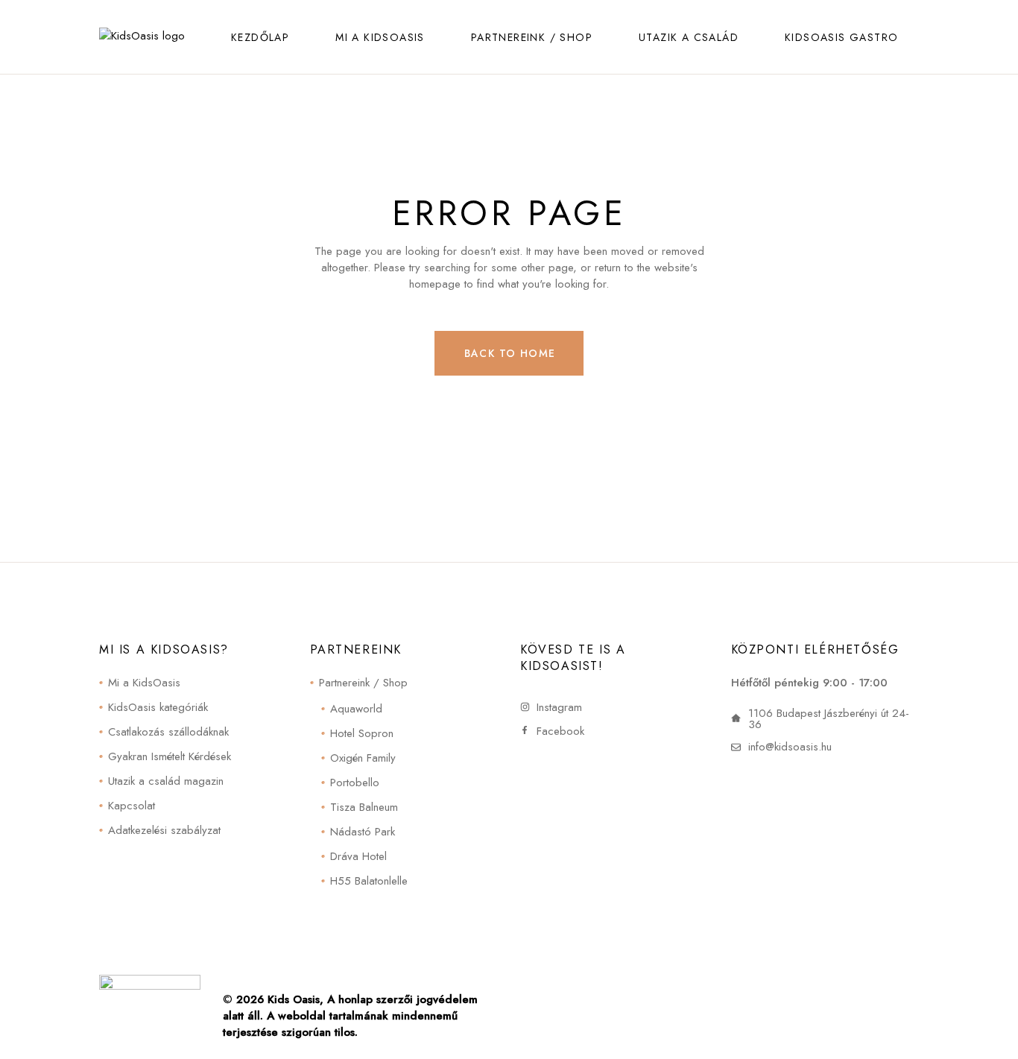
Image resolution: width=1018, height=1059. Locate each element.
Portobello (354, 782)
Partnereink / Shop (363, 682)
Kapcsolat (131, 805)
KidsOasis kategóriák (158, 707)
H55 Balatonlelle (369, 881)
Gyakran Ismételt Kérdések (169, 756)
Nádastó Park (362, 832)
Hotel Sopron (361, 733)
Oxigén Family (363, 758)
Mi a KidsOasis (144, 682)
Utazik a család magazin (166, 781)
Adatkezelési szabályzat (164, 830)
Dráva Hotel (358, 856)
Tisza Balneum (364, 807)
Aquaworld (356, 709)
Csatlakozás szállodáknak (168, 732)
